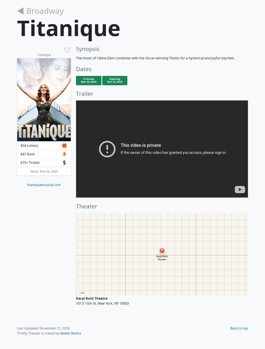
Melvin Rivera (70, 333)
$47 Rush (27, 154)
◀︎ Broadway (40, 10)
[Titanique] (44, 99)
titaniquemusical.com (44, 184)
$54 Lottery (29, 145)
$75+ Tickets (30, 162)
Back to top (239, 328)
